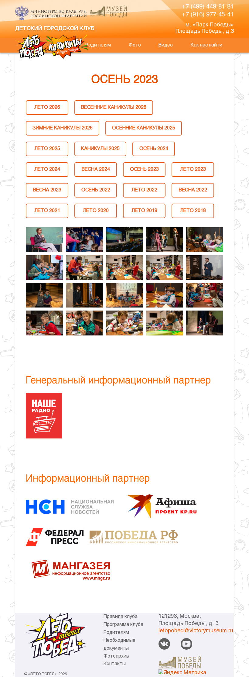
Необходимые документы (119, 644)
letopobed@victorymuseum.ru (196, 631)
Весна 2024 (96, 169)
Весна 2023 (47, 190)
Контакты (115, 664)
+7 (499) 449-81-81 (208, 7)
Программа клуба (123, 624)
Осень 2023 (144, 169)
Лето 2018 (193, 210)
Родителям (98, 45)
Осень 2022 (95, 190)
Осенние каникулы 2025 (143, 128)
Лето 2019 (144, 210)
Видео (166, 45)
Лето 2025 (47, 148)
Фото (135, 45)
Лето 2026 (47, 107)
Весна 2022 (193, 190)
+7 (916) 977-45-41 (208, 15)
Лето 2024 (47, 169)
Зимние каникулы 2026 (62, 128)
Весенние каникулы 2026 (113, 107)
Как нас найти (206, 45)
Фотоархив (116, 656)
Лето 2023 (193, 169)
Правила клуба (121, 616)
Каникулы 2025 (100, 148)
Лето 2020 (96, 210)
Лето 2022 (144, 190)
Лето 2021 (47, 210)
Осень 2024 (153, 148)
